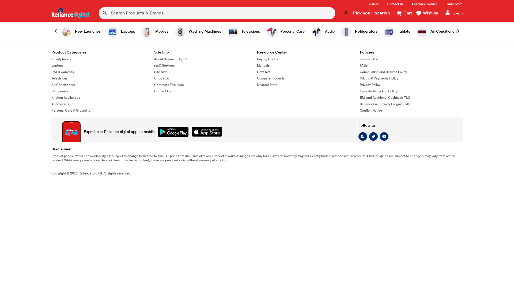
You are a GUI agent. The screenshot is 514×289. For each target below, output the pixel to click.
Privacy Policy (370, 85)
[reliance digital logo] (70, 13)
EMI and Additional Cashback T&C (385, 98)
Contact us (395, 4)
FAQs (364, 65)
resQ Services (164, 65)
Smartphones (61, 59)
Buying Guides (267, 59)
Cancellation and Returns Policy (383, 72)
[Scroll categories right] (458, 31)
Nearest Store (267, 85)
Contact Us (162, 91)
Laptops (57, 65)
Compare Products (271, 78)
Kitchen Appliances (65, 98)
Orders (374, 4)
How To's (263, 72)
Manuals (263, 65)
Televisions (59, 78)
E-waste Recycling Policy (378, 91)
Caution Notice (371, 110)
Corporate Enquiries (169, 85)
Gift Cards (161, 78)
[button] (367, 13)
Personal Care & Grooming (70, 110)
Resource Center (424, 4)
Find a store (454, 4)
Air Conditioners (63, 85)
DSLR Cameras (62, 72)
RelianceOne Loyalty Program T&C (385, 104)
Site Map (160, 72)
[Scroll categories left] (55, 31)
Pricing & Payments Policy (379, 78)
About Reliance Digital (170, 59)
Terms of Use (369, 59)
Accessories (60, 104)
